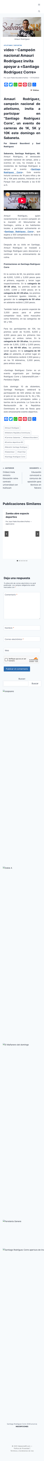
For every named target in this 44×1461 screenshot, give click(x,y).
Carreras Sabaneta (12, 437)
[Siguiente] (37, 534)
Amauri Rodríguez (12, 428)
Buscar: (22, 679)
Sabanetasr (10, 452)
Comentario (11, 595)
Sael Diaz (21, 452)
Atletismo (8, 45)
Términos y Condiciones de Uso (22, 1451)
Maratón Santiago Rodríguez (16, 447)
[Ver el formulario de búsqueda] (39, 11)
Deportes (18, 45)
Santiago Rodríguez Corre (15, 457)
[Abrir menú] (39, 4)
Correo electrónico (14, 639)
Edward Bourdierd (30, 437)
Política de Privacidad (21, 1448)
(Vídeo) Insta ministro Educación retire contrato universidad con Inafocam (10, 478)
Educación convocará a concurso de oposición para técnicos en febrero (34, 478)
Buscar (35, 683)
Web (7, 650)
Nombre (9, 628)
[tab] (17, 560)
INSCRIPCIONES (22, 1426)
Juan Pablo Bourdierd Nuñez (17, 78)
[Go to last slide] (6, 534)
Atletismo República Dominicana (17, 433)
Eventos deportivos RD (14, 442)
